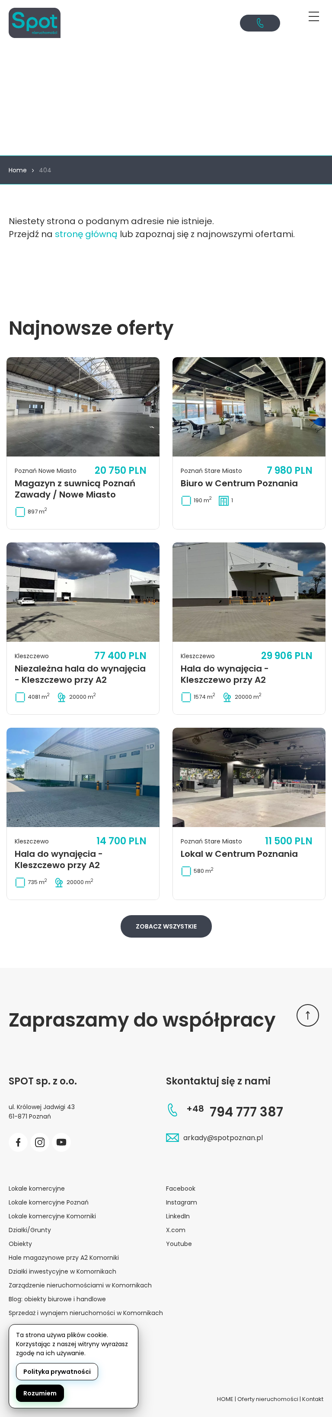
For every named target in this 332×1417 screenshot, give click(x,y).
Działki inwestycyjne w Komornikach (62, 1271)
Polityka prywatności (57, 1371)
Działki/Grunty (30, 1230)
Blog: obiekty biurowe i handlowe (57, 1299)
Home (18, 170)
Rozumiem (40, 1393)
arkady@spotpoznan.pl (223, 1138)
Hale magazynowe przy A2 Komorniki (64, 1257)
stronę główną (86, 234)
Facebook (180, 1188)
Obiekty (20, 1243)
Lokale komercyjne (37, 1188)
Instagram (181, 1202)
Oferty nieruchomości (267, 1399)
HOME (225, 1399)
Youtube (179, 1243)
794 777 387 (234, 1112)
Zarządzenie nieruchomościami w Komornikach (80, 1285)
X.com (175, 1230)
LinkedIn (178, 1216)
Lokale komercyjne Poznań (49, 1202)
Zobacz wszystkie (166, 926)
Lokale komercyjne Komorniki (52, 1216)
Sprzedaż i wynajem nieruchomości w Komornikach (86, 1313)
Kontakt (312, 1399)
